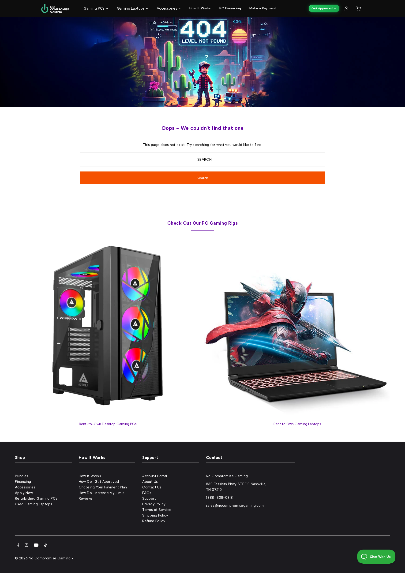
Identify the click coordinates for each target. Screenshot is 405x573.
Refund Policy (153, 521)
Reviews (86, 498)
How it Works (90, 476)
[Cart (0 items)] (358, 8)
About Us (150, 482)
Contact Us (151, 487)
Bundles (21, 476)
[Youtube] (36, 545)
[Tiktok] (45, 545)
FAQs (146, 493)
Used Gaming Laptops (33, 504)
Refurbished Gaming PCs (36, 498)
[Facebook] (18, 545)
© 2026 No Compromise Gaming (43, 558)
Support (149, 498)
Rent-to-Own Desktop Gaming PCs (108, 424)
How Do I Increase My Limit (101, 493)
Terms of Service (156, 510)
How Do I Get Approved (99, 482)
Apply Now (24, 493)
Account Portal (154, 476)
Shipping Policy (155, 515)
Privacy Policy (153, 504)
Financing (23, 482)
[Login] (346, 8)
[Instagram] (26, 545)
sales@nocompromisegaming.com (235, 505)
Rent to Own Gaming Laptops (297, 424)
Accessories (25, 487)
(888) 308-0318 (219, 497)
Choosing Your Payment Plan (103, 487)
